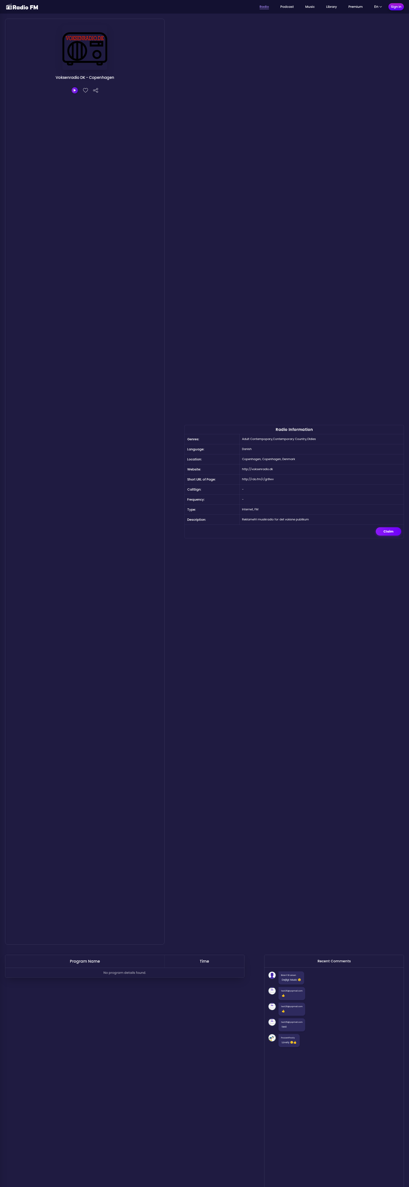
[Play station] (75, 90)
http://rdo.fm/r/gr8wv (258, 479)
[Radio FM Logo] (22, 7)
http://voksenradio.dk (257, 469)
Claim (388, 531)
